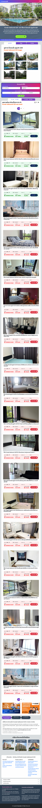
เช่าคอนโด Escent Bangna (33, 764)
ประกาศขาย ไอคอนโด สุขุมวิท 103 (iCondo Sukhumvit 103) (8, 763)
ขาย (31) (28, 99)
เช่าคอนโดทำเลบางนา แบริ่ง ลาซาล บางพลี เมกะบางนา (20, 762)
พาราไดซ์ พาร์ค (25, 717)
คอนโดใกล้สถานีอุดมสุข (19, 767)
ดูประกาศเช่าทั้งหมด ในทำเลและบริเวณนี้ (6, 717)
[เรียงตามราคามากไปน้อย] (37, 102)
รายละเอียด (33, 136)
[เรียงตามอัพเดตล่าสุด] (38, 102)
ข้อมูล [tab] (21, 43)
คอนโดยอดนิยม (6, 783)
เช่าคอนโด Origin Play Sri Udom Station (33, 762)
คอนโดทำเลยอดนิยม (7, 781)
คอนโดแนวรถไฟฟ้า (6, 779)
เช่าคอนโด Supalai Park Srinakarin (32, 772)
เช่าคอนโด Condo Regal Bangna (32, 775)
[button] (40, 1)
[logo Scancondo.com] (6, 1)
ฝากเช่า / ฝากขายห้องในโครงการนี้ (7, 766)
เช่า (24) (14, 99)
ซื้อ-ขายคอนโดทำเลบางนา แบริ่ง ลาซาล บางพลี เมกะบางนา (20, 764)
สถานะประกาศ (5, 86)
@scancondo (7, 791)
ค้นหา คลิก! (21, 95)
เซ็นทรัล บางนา (16, 717)
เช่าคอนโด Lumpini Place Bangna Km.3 (32, 766)
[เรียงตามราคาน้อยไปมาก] (35, 102)
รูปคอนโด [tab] (10, 43)
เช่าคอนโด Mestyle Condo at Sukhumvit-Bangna (33, 769)
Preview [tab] (32, 43)
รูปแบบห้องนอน (25, 86)
